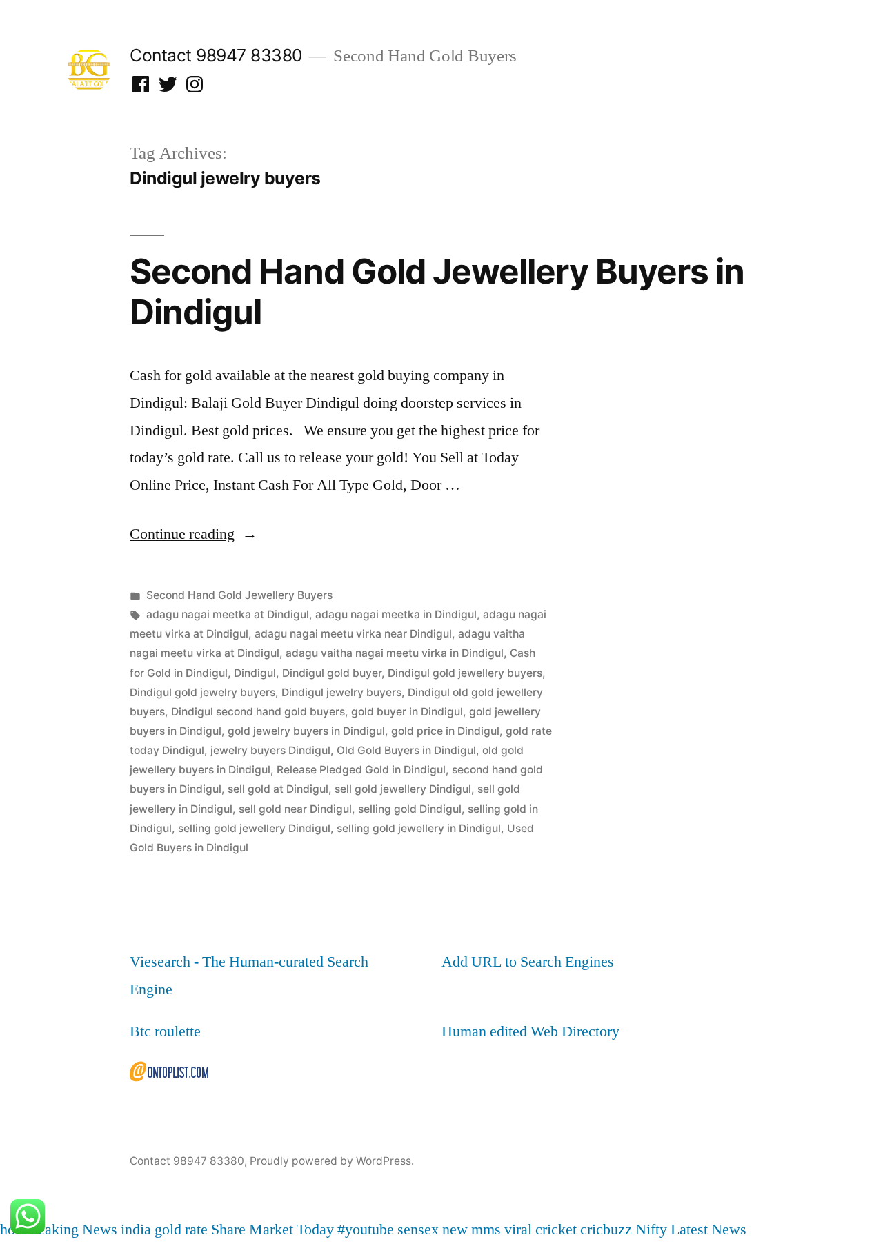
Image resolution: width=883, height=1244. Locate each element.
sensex (418, 1229)
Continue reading (193, 534)
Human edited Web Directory (530, 1031)
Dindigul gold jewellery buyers (465, 673)
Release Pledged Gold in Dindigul (361, 769)
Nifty (651, 1229)
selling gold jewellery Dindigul (254, 828)
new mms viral (487, 1229)
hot (9, 1229)
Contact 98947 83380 (216, 55)
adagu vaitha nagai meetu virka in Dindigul (395, 653)
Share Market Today (272, 1229)
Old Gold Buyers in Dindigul (406, 750)
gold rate (181, 1229)
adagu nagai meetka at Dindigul (227, 614)
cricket (556, 1229)
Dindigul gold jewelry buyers (202, 692)
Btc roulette (165, 1031)
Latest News (708, 1229)
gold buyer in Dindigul (407, 711)
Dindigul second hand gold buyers (258, 711)
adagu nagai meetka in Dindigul (396, 614)
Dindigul (255, 673)
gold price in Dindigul (445, 731)
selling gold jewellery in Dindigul (419, 828)
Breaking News (70, 1229)
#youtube (365, 1229)
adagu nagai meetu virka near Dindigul (353, 633)
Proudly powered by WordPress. (332, 1160)
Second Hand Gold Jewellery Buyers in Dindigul (437, 291)
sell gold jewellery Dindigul (403, 789)
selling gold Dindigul (410, 809)
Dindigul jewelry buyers (341, 692)
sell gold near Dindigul (295, 809)
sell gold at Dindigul (278, 789)
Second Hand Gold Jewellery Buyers (239, 595)
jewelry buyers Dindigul (270, 750)
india (136, 1229)
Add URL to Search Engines (528, 961)
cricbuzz (606, 1229)
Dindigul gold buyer (331, 673)
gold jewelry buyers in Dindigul (306, 731)
